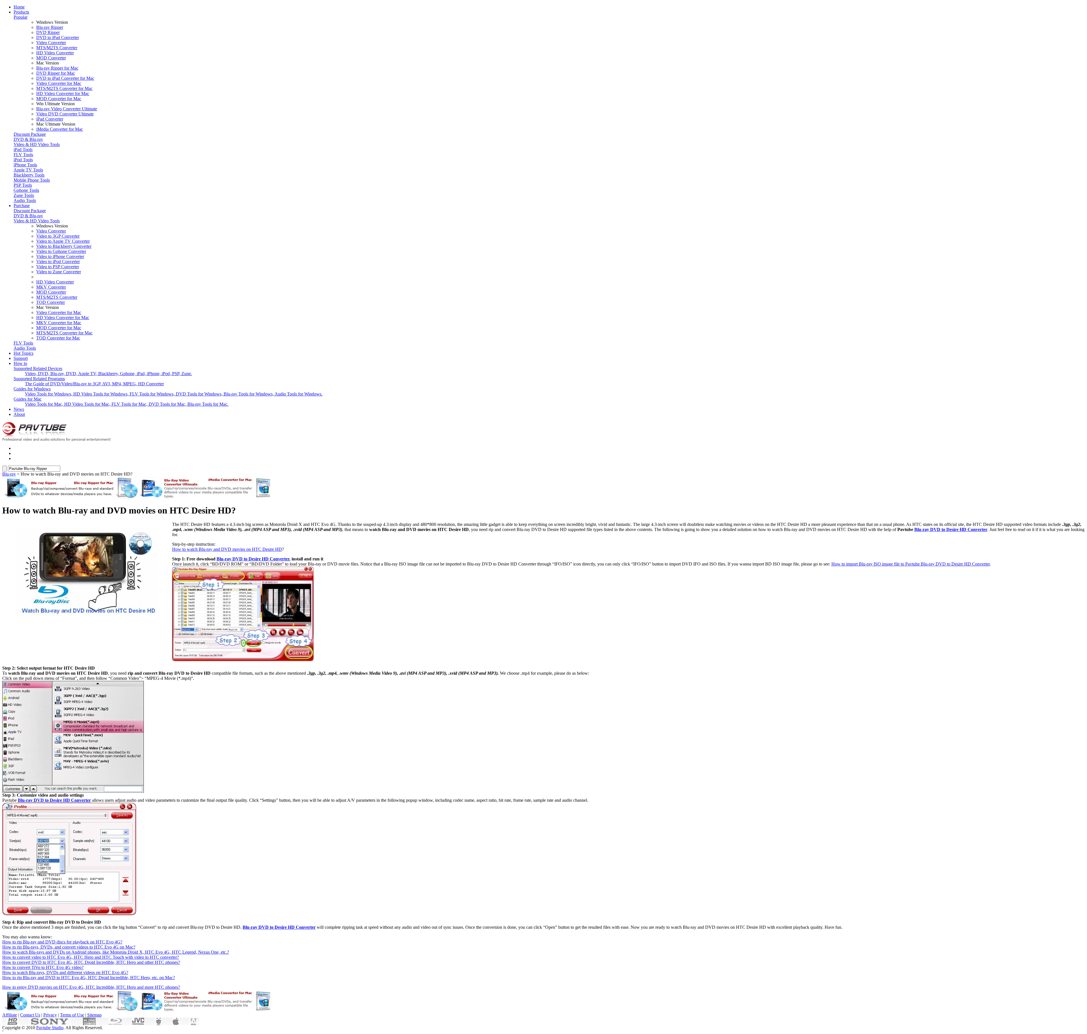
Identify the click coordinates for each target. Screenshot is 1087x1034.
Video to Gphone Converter (61, 251)
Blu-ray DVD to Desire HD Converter (950, 529)
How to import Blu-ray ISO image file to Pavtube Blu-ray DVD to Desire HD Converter (910, 564)
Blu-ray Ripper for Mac (57, 68)
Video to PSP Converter (57, 266)
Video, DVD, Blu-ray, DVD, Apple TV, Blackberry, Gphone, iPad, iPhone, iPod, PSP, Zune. (108, 373)
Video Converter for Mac (58, 83)
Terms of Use (72, 1014)
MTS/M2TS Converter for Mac (64, 88)
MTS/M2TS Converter (56, 47)
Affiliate (9, 1014)
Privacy (50, 1014)
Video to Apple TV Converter (63, 241)
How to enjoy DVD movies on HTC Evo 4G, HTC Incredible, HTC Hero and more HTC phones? (91, 987)
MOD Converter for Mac (58, 98)
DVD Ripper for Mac (55, 73)
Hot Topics (23, 353)
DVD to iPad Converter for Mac (65, 78)
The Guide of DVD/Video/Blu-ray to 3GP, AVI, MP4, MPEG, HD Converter (94, 383)
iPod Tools (23, 159)
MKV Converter (51, 287)
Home (19, 7)
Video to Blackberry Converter (63, 246)
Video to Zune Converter (58, 271)
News (19, 409)
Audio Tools (25, 200)
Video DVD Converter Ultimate (65, 113)
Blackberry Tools (29, 175)
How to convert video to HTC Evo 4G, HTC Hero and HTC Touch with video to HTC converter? (90, 957)
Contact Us (30, 1014)
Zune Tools (24, 195)
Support (21, 358)
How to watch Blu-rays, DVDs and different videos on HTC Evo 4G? (65, 972)
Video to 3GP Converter (58, 236)
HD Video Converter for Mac (62, 93)
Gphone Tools (26, 190)
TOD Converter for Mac (58, 338)
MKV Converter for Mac (58, 322)
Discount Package (30, 134)
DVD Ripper (48, 32)
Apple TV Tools (28, 169)
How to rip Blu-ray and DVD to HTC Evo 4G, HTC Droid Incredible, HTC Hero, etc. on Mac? (88, 977)
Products (21, 12)
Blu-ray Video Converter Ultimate (66, 108)
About (19, 414)
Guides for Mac (28, 399)
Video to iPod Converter (58, 261)
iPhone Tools (25, 164)
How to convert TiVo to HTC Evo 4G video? (43, 967)
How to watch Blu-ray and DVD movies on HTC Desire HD (227, 549)
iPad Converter (49, 119)
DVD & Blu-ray (28, 139)
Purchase (22, 205)
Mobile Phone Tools (32, 180)
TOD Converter (50, 302)
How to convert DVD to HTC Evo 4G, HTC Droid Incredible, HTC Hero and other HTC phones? (91, 962)
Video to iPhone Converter (60, 256)
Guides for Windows (32, 388)
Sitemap (94, 1014)
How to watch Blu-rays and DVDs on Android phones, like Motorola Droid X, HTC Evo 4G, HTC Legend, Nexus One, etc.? (115, 952)
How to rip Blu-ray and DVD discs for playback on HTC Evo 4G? (62, 942)
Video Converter (51, 42)
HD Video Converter (55, 52)
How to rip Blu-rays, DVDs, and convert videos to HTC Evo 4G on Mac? (68, 947)
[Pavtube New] (58, 439)
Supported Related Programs (39, 378)
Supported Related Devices (38, 368)
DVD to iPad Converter (57, 37)
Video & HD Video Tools (37, 144)
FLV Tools (23, 154)
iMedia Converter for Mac (59, 129)
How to (20, 363)
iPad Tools (23, 149)
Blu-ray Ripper (49, 27)
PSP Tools (23, 185)
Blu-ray (9, 474)
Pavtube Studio (49, 1027)
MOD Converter (51, 57)
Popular (20, 17)
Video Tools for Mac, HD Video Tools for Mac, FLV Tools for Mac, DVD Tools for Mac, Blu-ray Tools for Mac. (126, 404)
